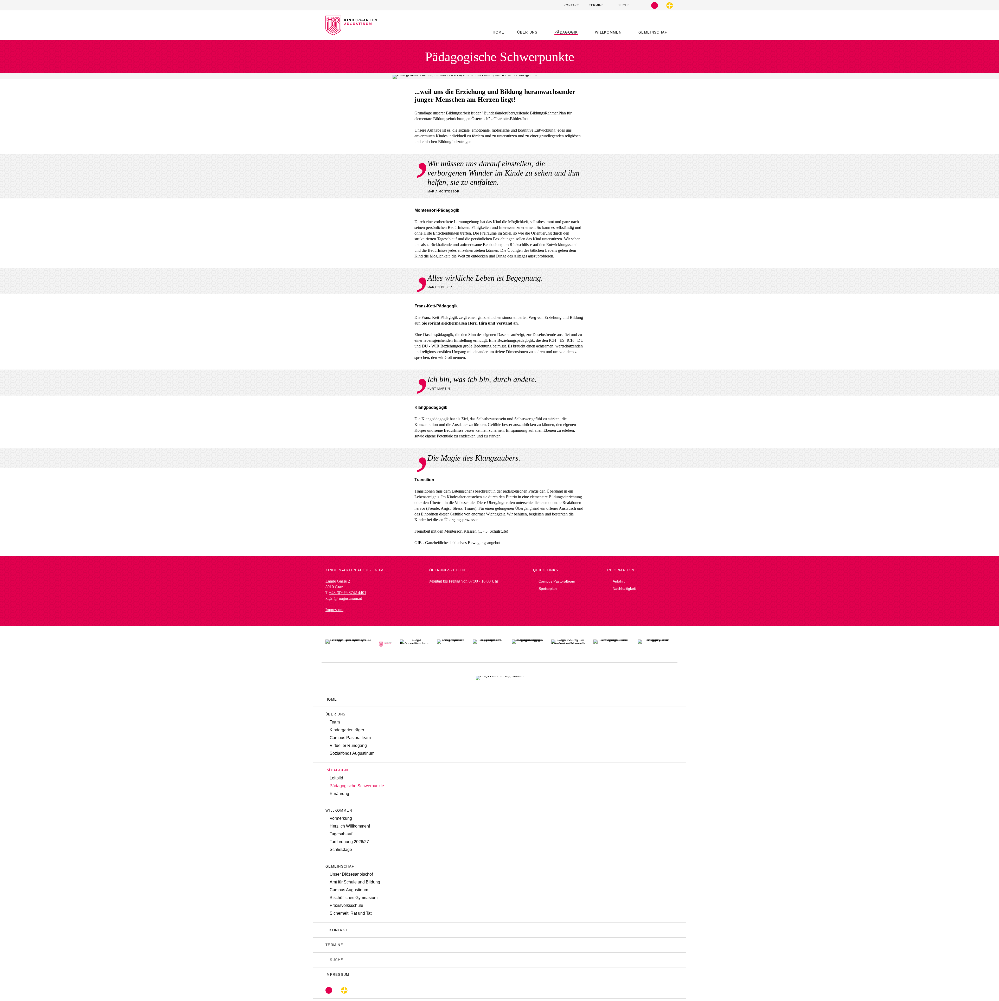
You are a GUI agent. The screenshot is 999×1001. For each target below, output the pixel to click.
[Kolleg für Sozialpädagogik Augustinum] (527, 644)
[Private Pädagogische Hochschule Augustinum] (655, 644)
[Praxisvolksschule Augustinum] (414, 644)
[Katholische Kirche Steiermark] (670, 5)
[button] (529, 32)
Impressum (334, 610)
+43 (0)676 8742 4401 (347, 592)
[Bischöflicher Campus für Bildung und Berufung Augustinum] (348, 644)
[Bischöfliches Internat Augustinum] (451, 644)
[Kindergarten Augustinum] (385, 644)
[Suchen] (615, 5)
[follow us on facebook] (654, 5)
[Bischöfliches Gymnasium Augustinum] (488, 644)
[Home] (351, 32)
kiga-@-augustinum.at (343, 598)
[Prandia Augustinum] (499, 677)
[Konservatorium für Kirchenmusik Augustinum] (611, 644)
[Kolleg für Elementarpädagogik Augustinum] (568, 644)
